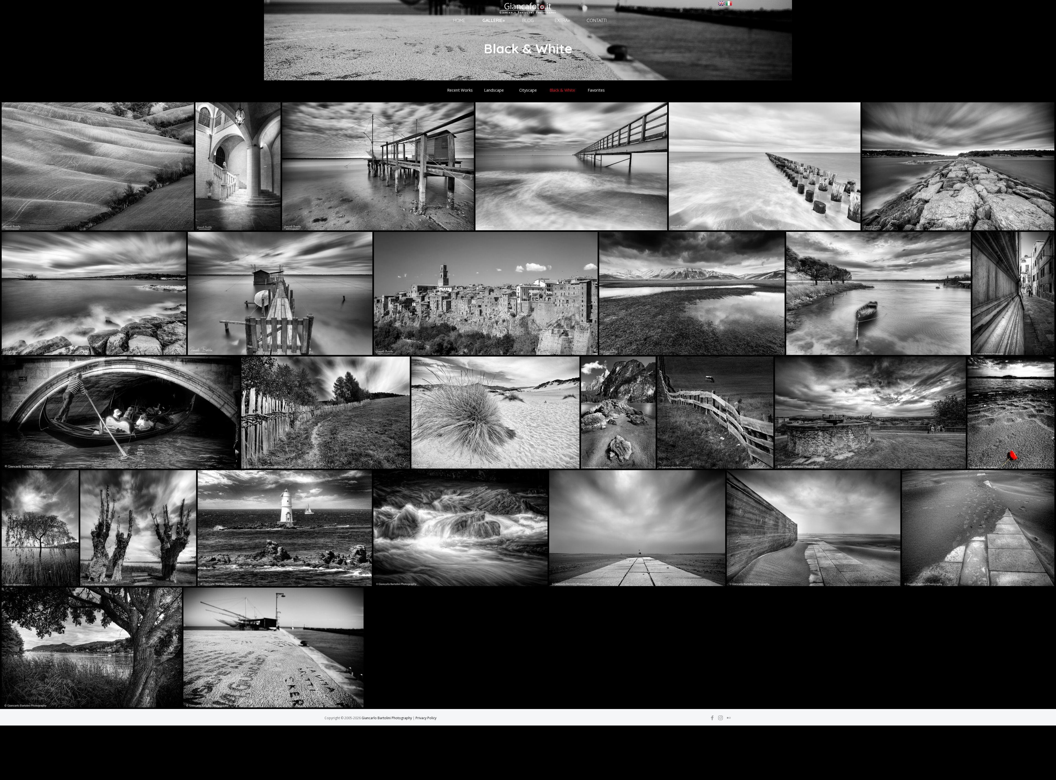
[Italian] (728, 5)
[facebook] (712, 717)
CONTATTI (597, 20)
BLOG (528, 20)
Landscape (494, 90)
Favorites (596, 90)
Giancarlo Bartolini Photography (387, 718)
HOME (459, 20)
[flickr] (728, 717)
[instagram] (720, 717)
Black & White (562, 90)
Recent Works (460, 90)
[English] (721, 5)
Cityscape (528, 90)
